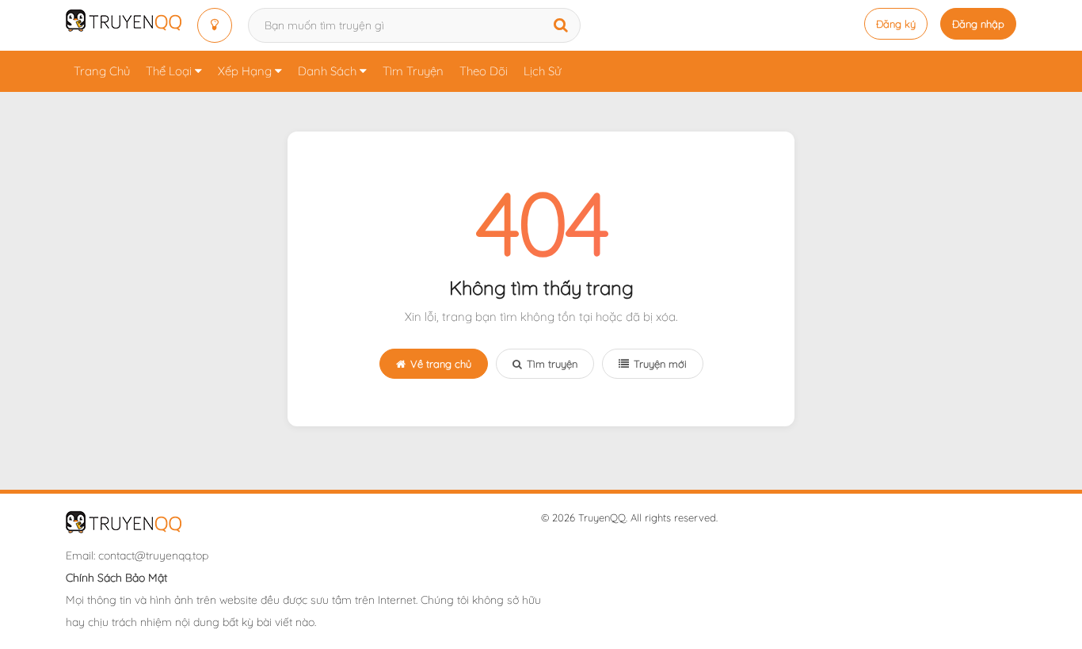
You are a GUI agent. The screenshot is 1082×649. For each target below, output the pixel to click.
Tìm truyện (552, 363)
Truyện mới (660, 363)
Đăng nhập (978, 23)
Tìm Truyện (413, 70)
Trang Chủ (102, 70)
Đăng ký (896, 23)
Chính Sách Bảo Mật (116, 578)
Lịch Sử (542, 70)
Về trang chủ (440, 363)
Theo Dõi (483, 70)
